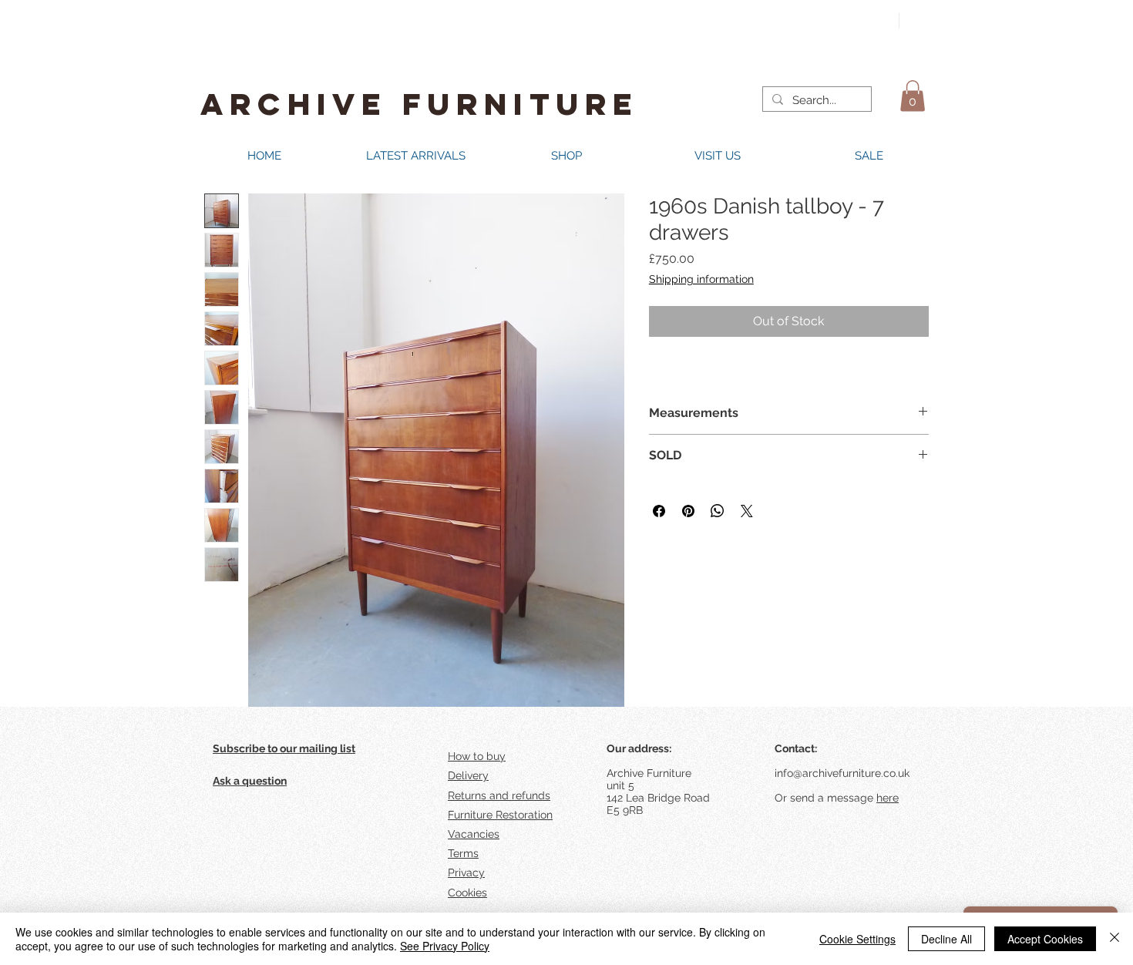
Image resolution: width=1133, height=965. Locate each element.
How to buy (477, 756)
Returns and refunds (499, 795)
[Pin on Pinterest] (688, 511)
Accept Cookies (1045, 939)
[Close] (1114, 939)
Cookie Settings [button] (857, 939)
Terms (463, 853)
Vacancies (473, 834)
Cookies (467, 892)
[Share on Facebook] (659, 511)
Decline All (946, 939)
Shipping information (701, 279)
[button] (912, 96)
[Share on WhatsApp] (717, 511)
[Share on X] (747, 511)
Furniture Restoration (500, 815)
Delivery (468, 775)
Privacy (466, 872)
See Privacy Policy (444, 945)
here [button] (887, 798)
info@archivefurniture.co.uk (842, 773)
